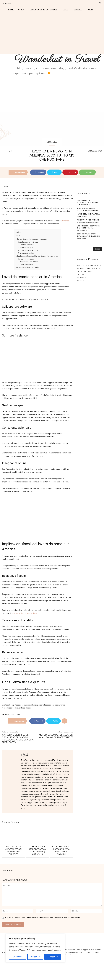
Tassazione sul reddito (29, 262)
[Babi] (5, 151)
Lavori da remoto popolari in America (32, 239)
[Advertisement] (52, 33)
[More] (64, 721)
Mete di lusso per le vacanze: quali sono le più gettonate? (56, 736)
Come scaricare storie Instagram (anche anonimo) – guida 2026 (89, 236)
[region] (35, 948)
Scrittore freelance (27, 245)
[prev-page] (78, 242)
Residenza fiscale (27, 259)
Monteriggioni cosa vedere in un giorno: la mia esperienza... (88, 228)
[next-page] (82, 242)
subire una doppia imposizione (24, 613)
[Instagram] (26, 3)
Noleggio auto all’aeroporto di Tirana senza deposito (87, 202)
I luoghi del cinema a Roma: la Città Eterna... (88, 215)
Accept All (53, 957)
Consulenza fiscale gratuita (28, 267)
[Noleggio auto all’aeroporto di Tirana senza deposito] (13, 835)
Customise (17, 957)
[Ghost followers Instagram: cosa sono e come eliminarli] (61, 835)
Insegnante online (27, 253)
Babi (11, 151)
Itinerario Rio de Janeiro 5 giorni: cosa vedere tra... (88, 221)
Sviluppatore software (29, 242)
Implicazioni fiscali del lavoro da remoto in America (37, 256)
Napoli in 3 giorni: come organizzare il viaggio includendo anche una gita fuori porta (17, 738)
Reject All (35, 957)
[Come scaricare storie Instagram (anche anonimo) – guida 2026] (37, 835)
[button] (100, 3)
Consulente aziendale (29, 250)
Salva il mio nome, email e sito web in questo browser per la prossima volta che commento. (42, 918)
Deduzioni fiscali (26, 264)
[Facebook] (19, 3)
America (52, 142)
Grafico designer (26, 248)
